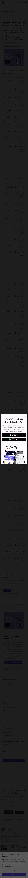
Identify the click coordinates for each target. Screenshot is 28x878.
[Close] (26, 417)
